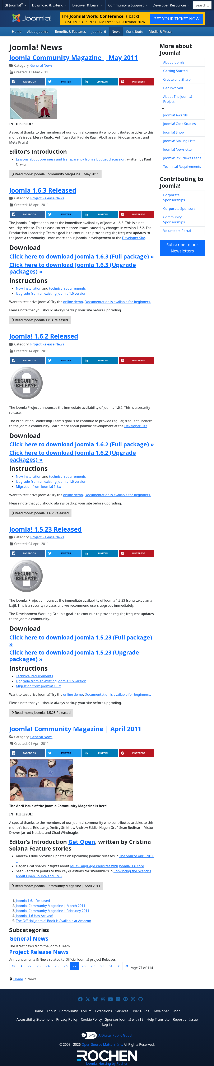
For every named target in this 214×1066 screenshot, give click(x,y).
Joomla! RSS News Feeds (182, 158)
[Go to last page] (126, 966)
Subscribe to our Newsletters (182, 248)
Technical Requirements (182, 166)
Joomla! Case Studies (179, 123)
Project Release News (47, 198)
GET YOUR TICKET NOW (176, 19)
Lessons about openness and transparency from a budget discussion (70, 159)
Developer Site (133, 238)
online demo (73, 301)
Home (17, 31)
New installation (28, 288)
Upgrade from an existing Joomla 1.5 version (51, 681)
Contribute (134, 31)
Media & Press (160, 31)
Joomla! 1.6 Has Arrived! (34, 915)
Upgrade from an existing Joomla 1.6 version (51, 293)
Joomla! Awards (175, 115)
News (116, 31)
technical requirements (67, 288)
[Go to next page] (118, 966)
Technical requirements (34, 676)
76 (66, 966)
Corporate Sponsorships (174, 197)
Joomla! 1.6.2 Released (43, 336)
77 (74, 966)
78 (83, 966)
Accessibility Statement (35, 1019)
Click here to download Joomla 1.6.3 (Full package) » (81, 256)
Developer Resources (170, 5)
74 (48, 966)
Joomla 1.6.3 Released (42, 190)
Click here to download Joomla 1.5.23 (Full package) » (80, 640)
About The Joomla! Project (177, 99)
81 (110, 966)
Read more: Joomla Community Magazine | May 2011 (56, 174)
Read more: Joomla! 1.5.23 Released (42, 712)
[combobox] (202, 5)
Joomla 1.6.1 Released (33, 900)
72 (30, 966)
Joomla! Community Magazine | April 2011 (75, 728)
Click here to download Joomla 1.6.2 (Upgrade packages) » (72, 456)
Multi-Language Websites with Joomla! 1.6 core (107, 866)
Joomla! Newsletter (178, 149)
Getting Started (175, 71)
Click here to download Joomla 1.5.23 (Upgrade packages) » (74, 655)
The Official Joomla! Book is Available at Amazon (53, 920)
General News (41, 65)
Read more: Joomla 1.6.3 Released (41, 320)
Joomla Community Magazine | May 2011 (73, 57)
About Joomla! (38, 31)
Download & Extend (48, 5)
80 (101, 966)
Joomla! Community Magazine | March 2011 (50, 905)
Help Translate (158, 1019)
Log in (107, 1024)
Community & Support (126, 5)
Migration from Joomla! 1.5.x (38, 486)
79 (92, 966)
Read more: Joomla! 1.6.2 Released (41, 513)
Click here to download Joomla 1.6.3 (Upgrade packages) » (72, 268)
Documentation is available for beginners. (118, 301)
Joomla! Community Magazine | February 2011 (52, 910)
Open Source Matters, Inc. (102, 1044)
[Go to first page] (13, 966)
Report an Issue (185, 1019)
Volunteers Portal (177, 230)
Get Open (81, 842)
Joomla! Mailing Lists (179, 141)
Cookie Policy (91, 1019)
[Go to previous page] (21, 966)
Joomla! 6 (99, 31)
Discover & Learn (86, 5)
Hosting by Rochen (107, 1063)
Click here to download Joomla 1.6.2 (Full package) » (81, 444)
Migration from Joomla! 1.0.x (38, 686)
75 (57, 966)
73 (39, 966)
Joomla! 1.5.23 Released (45, 529)
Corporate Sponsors (179, 208)
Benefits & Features (70, 31)
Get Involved (173, 88)
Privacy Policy (67, 1019)
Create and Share (177, 79)
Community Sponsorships (174, 219)
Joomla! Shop (173, 132)
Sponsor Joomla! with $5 (124, 1019)
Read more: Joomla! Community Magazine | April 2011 (57, 886)
